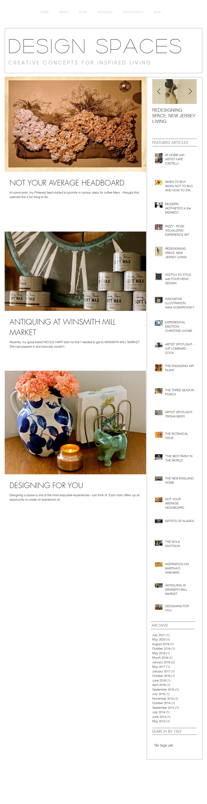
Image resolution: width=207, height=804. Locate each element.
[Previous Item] (159, 91)
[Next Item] (190, 91)
